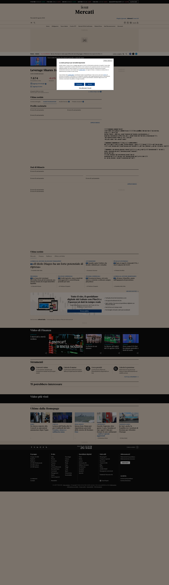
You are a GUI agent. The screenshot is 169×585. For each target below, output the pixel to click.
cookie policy (82, 69)
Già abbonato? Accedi (85, 88)
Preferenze (79, 84)
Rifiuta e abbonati (108, 60)
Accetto (90, 84)
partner (105, 74)
